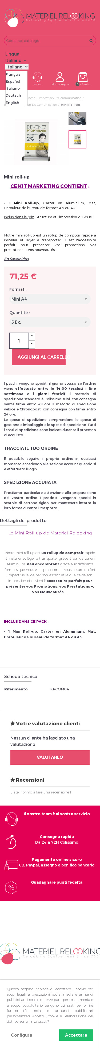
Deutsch (13, 95)
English (12, 102)
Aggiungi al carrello (42, 357)
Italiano (13, 88)
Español (13, 81)
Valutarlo (50, 757)
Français (13, 74)
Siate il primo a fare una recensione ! (40, 792)
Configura (21, 1034)
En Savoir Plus (16, 259)
